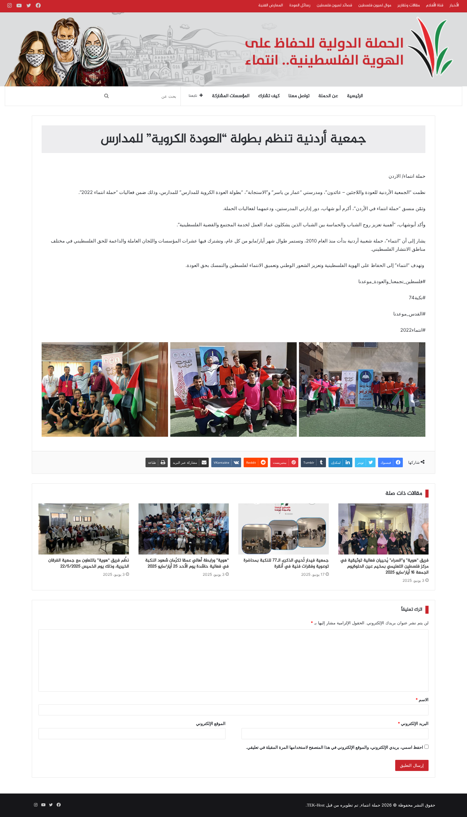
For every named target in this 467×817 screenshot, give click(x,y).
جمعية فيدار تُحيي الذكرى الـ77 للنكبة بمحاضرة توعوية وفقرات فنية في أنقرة (286, 563)
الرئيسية (355, 96)
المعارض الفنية (270, 5)
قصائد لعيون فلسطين (334, 5)
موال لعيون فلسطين (374, 5)
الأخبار (454, 5)
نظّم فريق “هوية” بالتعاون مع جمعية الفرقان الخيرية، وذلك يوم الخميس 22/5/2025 (88, 563)
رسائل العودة (299, 5)
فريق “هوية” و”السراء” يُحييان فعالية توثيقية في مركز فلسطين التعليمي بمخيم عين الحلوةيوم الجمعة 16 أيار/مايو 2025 (384, 566)
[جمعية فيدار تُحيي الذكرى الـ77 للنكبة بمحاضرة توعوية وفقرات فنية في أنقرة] (283, 528)
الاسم (422, 699)
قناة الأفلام (434, 5)
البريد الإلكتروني (413, 723)
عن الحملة (328, 96)
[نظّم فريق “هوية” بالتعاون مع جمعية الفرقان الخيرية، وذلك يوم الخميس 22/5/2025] (83, 528)
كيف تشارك (269, 96)
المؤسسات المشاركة (230, 96)
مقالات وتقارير (408, 5)
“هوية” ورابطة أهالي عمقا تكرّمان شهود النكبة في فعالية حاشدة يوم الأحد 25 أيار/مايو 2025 (187, 563)
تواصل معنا (298, 96)
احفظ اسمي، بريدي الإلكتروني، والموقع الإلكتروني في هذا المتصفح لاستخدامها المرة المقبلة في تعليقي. (334, 747)
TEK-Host (316, 805)
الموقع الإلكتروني (211, 723)
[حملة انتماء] (233, 49)
